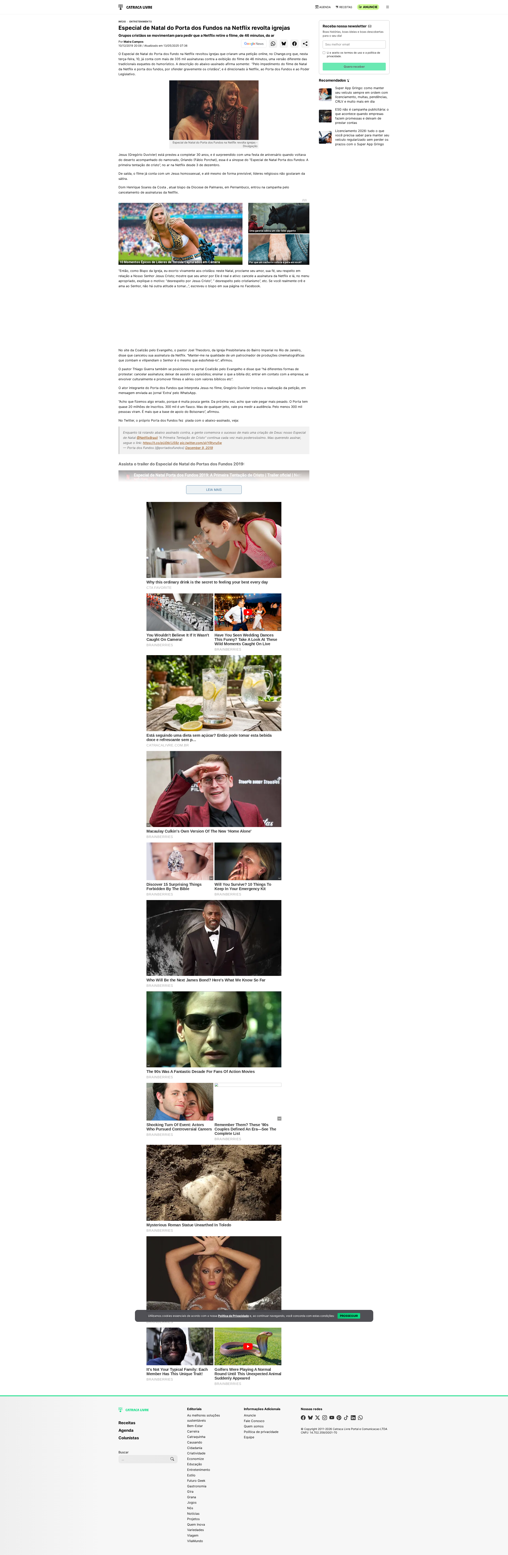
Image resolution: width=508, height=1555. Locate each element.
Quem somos (254, 1426)
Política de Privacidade (233, 1315)
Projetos (193, 1519)
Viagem (192, 1535)
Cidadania (194, 1448)
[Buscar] (172, 1459)
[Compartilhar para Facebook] (294, 43)
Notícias (193, 1514)
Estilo (191, 1475)
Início (122, 21)
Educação (194, 1464)
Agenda (325, 7)
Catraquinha (196, 1437)
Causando (194, 1442)
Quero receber (354, 66)
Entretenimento (140, 21)
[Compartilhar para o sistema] (305, 43)
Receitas (345, 7)
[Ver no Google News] (254, 43)
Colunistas (128, 1438)
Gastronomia (196, 1486)
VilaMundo (195, 1541)
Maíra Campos (133, 41)
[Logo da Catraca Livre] (135, 7)
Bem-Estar (195, 1426)
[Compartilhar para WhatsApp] (273, 43)
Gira (190, 1491)
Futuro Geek (196, 1481)
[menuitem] (148, 1424)
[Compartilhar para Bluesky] (284, 43)
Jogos (191, 1502)
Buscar (123, 1452)
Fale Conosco (254, 1421)
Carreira (193, 1431)
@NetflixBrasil (147, 438)
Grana (191, 1497)
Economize (195, 1459)
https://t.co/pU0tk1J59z (161, 443)
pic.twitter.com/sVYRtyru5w (201, 443)
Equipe (249, 1437)
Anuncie (370, 7)
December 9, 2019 (199, 448)
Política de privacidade (261, 1432)
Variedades (195, 1530)
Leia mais (214, 490)
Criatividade (196, 1453)
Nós (190, 1508)
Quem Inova (196, 1524)
